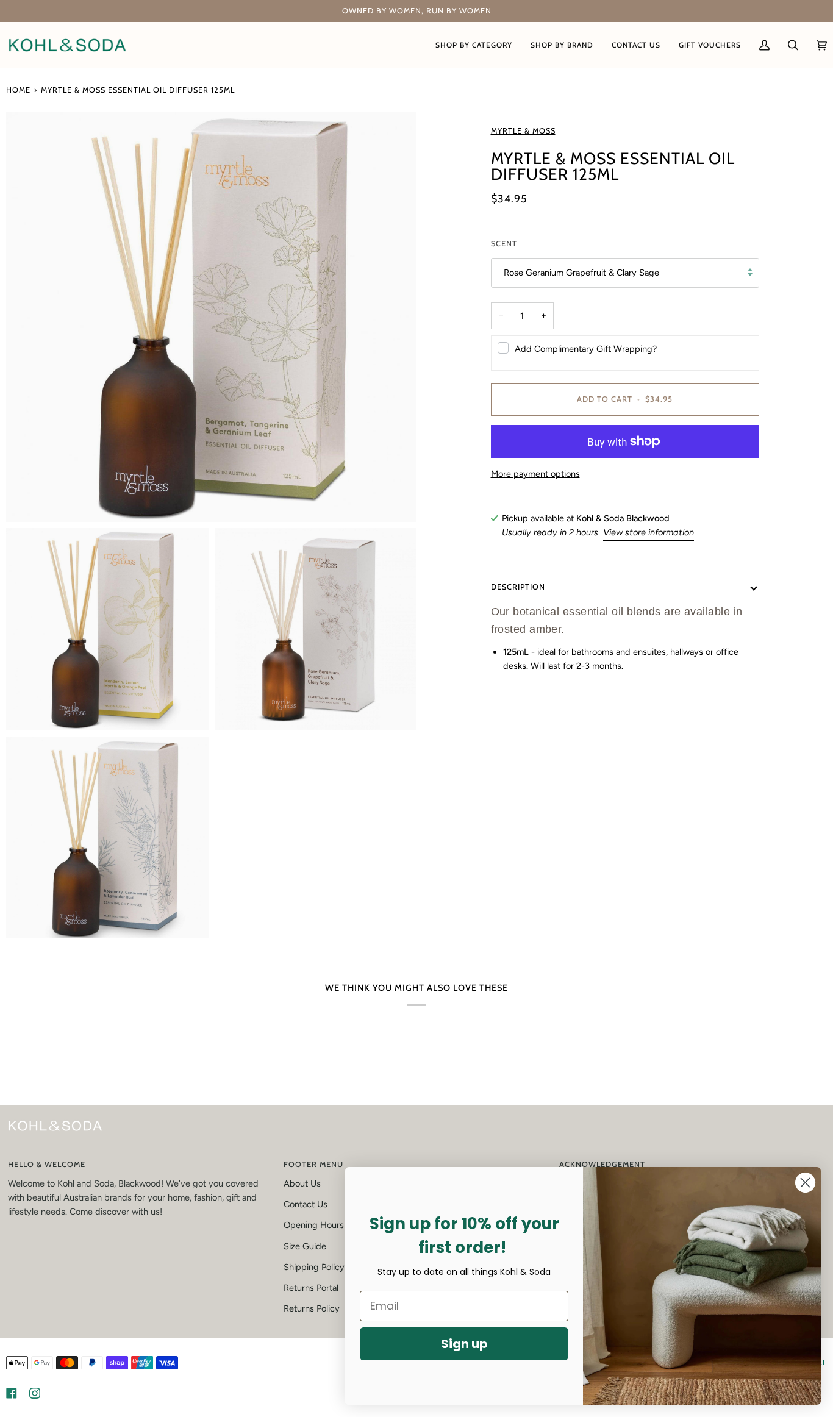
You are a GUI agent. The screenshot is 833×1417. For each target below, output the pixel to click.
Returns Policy (312, 1308)
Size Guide (305, 1246)
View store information (648, 532)
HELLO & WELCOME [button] (46, 1164)
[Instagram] (34, 1393)
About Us (302, 1183)
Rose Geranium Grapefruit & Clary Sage (581, 272)
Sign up (464, 1343)
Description (518, 586)
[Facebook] (11, 1393)
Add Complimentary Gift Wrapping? (586, 348)
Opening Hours (314, 1224)
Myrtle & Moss (523, 130)
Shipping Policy (314, 1267)
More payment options (535, 473)
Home (18, 90)
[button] (473, 45)
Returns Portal (311, 1287)
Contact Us (305, 1204)
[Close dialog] (805, 1182)
